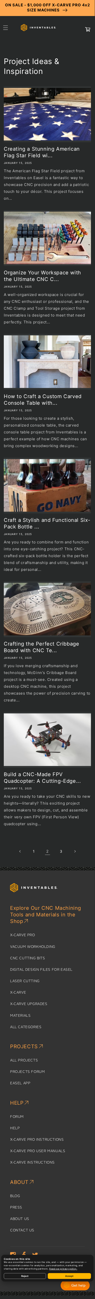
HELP (15, 1128)
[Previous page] (20, 851)
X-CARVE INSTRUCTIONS (32, 1162)
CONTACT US (22, 1230)
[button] (5, 27)
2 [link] (47, 851)
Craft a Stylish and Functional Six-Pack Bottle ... (47, 523)
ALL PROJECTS (24, 1060)
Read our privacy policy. (63, 1268)
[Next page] (74, 851)
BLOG (15, 1196)
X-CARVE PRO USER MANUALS (37, 1151)
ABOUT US (19, 1219)
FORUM (17, 1117)
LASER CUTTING (25, 981)
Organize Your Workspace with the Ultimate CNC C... (42, 276)
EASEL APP (20, 1083)
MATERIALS (20, 1016)
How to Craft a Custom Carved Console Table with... (43, 399)
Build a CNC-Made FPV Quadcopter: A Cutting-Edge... (42, 777)
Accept (69, 1276)
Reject (25, 1276)
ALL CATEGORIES (25, 1027)
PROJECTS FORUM (27, 1072)
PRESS (16, 1207)
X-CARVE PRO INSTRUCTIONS (37, 1139)
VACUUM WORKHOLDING (32, 947)
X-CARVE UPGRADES (29, 1004)
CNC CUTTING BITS (27, 958)
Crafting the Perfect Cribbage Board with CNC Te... (41, 647)
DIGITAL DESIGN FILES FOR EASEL (41, 970)
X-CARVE (18, 992)
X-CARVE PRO (22, 935)
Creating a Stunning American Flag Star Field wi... (42, 152)
